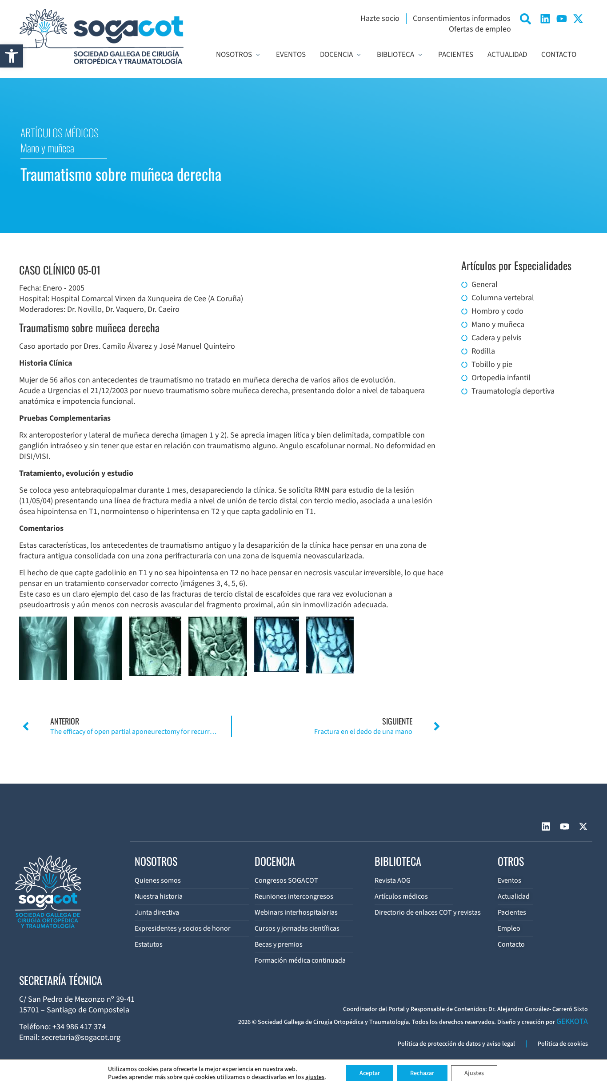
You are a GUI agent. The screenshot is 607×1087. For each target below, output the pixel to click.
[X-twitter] (578, 18)
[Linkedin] (545, 18)
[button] (11, 56)
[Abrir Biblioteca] (420, 55)
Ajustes (474, 1073)
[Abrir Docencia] (359, 55)
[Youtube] (561, 18)
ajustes (314, 1077)
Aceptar (369, 1073)
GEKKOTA (572, 1021)
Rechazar (422, 1073)
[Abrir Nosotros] (258, 55)
